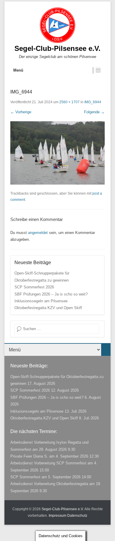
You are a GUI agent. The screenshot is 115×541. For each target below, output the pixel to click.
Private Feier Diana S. (29, 456)
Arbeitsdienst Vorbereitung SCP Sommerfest (48, 463)
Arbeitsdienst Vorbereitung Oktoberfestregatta (49, 484)
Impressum (57, 515)
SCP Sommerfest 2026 (34, 287)
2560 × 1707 (69, 102)
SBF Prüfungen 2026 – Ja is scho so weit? (51, 294)
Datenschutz (77, 515)
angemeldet (38, 232)
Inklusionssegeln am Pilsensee (41, 301)
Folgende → (94, 112)
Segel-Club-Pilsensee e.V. (57, 48)
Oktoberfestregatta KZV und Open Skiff (48, 308)
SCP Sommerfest (25, 477)
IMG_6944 (92, 102)
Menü (18, 70)
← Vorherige (20, 112)
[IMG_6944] (57, 152)
